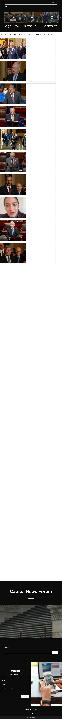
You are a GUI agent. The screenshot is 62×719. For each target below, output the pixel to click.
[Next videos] (60, 17)
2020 (44, 34)
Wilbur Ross (30, 34)
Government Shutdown (10, 34)
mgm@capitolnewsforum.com (15, 674)
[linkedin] (53, 2)
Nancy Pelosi (22, 34)
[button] (54, 34)
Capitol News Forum (8, 7)
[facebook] (50, 2)
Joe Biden (38, 34)
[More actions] (53, 40)
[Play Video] (13, 17)
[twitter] (52, 2)
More (49, 34)
